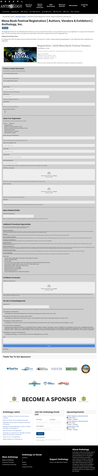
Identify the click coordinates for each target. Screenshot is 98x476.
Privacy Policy (24, 351)
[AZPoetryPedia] (73, 5)
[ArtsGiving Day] (84, 5)
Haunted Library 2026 (73, 426)
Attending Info (15, 11)
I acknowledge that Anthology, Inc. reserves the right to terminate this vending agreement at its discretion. (26, 334)
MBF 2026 (5, 28)
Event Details (5, 11)
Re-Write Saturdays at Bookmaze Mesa (77, 416)
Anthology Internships (8, 462)
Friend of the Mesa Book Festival (58, 462)
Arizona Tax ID (6, 304)
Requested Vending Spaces (9, 213)
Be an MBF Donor (46, 11)
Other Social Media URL (8, 160)
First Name (39, 419)
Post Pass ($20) (7, 261)
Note (4, 337)
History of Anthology (8, 460)
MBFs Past (66, 11)
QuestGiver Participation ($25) (10, 259)
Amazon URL (6, 148)
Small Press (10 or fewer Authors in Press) (13, 126)
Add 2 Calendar (75, 11)
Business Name (6, 86)
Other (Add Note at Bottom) (10, 132)
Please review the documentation (60, 39)
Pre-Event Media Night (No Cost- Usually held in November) (16, 271)
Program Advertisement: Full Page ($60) (12, 268)
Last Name (53, 419)
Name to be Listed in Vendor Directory (11, 135)
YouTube (24, 464)
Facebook (24, 457)
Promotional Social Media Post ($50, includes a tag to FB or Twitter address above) (21, 264)
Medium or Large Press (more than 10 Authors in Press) (16, 128)
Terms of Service (31, 351)
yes (5, 111)
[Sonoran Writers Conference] (40, 5)
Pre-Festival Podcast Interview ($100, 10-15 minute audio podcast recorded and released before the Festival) (27, 262)
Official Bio (5, 199)
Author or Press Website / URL (9, 142)
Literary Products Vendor (9, 129)
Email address (40, 426)
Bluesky (24, 462)
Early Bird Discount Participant (10, 270)
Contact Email (6, 94)
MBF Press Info (57, 11)
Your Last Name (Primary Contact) (10, 80)
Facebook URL (6, 154)
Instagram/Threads (27, 467)
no (4, 112)
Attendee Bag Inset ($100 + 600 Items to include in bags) (16, 265)
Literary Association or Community (11, 131)
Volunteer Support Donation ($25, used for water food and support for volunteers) (21, 258)
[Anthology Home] (11, 6)
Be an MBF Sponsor (35, 11)
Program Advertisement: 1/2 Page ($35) (12, 267)
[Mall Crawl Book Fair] (62, 5)
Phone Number (6, 101)
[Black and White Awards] (51, 5)
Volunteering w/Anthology (9, 464)
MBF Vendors (24, 11)
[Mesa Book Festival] (28, 5)
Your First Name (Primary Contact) (10, 73)
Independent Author (8, 125)
